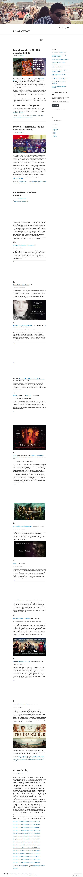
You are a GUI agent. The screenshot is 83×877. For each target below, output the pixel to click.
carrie (14, 757)
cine (36, 115)
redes (21, 866)
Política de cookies (34, 874)
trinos (32, 866)
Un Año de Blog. (21, 770)
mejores (18, 117)
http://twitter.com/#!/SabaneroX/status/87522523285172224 (26, 856)
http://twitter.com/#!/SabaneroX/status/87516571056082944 (26, 850)
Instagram (55, 129)
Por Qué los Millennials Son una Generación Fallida (29, 128)
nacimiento (22, 182)
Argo (14, 563)
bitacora (41, 865)
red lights (26, 759)
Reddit (54, 132)
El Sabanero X (21, 31)
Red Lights (28, 395)
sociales (29, 866)
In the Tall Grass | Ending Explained (59, 78)
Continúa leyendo (18, 112)
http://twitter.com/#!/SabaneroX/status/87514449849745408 (26, 833)
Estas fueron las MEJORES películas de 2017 (26, 51)
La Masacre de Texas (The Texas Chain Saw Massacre (31, 378)
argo (36, 756)
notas (18, 866)
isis (14, 182)
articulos (37, 865)
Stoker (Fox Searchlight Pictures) (21, 284)
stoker (33, 759)
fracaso (35, 181)
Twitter (54, 135)
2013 (32, 756)
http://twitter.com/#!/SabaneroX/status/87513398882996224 (26, 827)
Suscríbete (55, 105)
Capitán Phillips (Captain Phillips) (21, 661)
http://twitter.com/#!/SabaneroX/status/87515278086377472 (26, 836)
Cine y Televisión (22, 115)
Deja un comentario (29, 117)
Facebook (55, 127)
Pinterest (55, 130)
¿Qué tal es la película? (23, 865)
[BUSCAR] (59, 27)
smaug (30, 759)
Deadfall (15, 395)
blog (44, 865)
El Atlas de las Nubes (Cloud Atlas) (21, 618)
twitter (38, 866)
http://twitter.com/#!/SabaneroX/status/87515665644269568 (26, 842)
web (41, 866)
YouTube (55, 136)
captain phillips (40, 756)
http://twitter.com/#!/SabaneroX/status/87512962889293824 (26, 824)
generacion (40, 181)
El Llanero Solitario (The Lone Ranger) (22, 325)
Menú (68, 27)
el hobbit (33, 757)
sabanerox (25, 866)
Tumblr (54, 133)
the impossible (38, 759)
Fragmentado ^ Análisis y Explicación (60, 59)
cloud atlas (20, 757)
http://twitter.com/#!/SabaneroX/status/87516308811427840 (26, 847)
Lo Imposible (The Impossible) (20, 704)
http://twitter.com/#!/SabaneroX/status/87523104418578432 (26, 862)
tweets (35, 866)
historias (15, 866)
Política (25, 181)
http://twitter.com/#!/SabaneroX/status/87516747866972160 (26, 853)
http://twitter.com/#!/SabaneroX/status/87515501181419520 (26, 839)
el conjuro (29, 757)
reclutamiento (32, 182)
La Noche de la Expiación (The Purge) (22, 526)
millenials (17, 182)
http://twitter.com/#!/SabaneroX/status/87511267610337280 (26, 821)
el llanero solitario (39, 757)
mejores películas (20, 759)
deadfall (24, 757)
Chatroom (20, 600)
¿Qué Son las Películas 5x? (57, 67)
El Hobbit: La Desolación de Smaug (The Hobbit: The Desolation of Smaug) (28, 456)
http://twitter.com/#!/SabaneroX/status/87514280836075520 (26, 830)
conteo (38, 115)
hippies (44, 181)
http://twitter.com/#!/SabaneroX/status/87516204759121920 (26, 845)
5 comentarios (38, 182)
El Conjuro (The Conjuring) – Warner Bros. (23, 245)
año (34, 115)
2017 (32, 115)
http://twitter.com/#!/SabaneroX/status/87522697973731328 (26, 859)
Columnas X (21, 181)
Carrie (14, 455)
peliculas (22, 117)
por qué (26, 182)
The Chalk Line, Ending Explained (59, 52)
